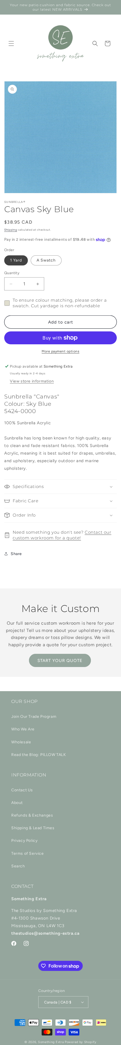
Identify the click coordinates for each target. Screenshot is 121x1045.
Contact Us (22, 790)
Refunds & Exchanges (32, 815)
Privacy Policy (24, 840)
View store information (32, 381)
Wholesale (21, 742)
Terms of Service (27, 853)
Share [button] (16, 553)
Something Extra (51, 1042)
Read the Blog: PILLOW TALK (38, 754)
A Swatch (46, 260)
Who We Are (23, 729)
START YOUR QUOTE (59, 660)
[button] (11, 43)
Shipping (10, 230)
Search (18, 866)
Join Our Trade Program (33, 716)
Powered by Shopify (81, 1042)
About (17, 802)
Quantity (11, 273)
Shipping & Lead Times (33, 828)
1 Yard (16, 260)
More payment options (60, 351)
